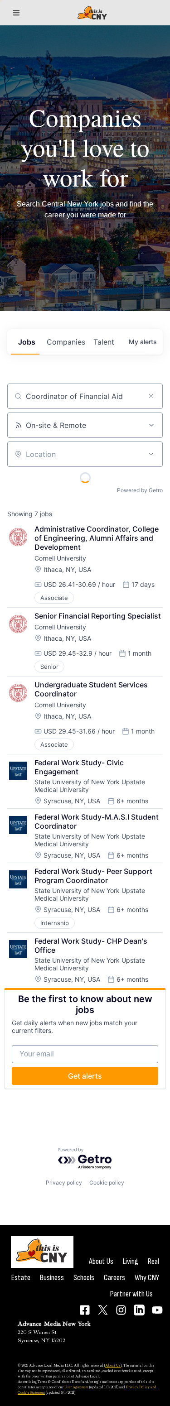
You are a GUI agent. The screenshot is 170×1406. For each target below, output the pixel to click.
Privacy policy (64, 1182)
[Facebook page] (85, 1310)
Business (52, 1277)
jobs (26, 341)
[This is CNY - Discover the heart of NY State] (92, 12)
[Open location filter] (151, 454)
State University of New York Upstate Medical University (90, 785)
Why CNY (147, 1277)
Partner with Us (131, 1294)
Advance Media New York (54, 1324)
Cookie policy (106, 1182)
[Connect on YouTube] (157, 1310)
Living (130, 1261)
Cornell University (60, 558)
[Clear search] (151, 396)
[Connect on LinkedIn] (139, 1310)
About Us (101, 1261)
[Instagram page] (121, 1310)
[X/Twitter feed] (103, 1309)
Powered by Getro (140, 490)
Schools (83, 1277)
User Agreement (76, 1387)
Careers (114, 1277)
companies (66, 341)
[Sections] (16, 12)
